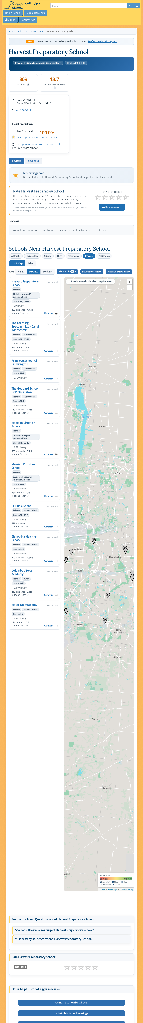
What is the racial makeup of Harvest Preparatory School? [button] (56, 930)
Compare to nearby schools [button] (71, 1002)
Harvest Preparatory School (25, 283)
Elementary (32, 256)
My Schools (66, 271)
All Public (15, 256)
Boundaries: (91, 271)
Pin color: (118, 271)
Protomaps (113, 889)
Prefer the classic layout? (102, 41)
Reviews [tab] (16, 160)
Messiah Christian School (23, 465)
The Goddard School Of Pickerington (25, 390)
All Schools (104, 256)
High (59, 256)
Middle (47, 256)
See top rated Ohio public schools (37, 137)
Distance (33, 271)
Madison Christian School (23, 424)
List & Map (17, 263)
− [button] (130, 287)
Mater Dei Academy (24, 604)
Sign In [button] (11, 19)
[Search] (130, 5)
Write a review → (112, 207)
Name (21, 271)
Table (30, 263)
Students (47, 271)
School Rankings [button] (35, 12)
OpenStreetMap (126, 889)
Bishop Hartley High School (25, 538)
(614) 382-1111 (24, 110)
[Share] (137, 5)
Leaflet (102, 889)
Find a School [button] (13, 12)
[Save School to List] (56, 313)
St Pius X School (22, 506)
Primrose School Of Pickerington (24, 362)
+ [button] (130, 282)
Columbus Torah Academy (22, 572)
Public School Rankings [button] (71, 1013)
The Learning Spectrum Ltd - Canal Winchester (25, 326)
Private (89, 256)
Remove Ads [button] (28, 19)
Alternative (73, 256)
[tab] (71, 930)
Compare (48, 313)
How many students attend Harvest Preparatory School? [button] (55, 939)
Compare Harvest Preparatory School (38, 144)
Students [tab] (33, 160)
